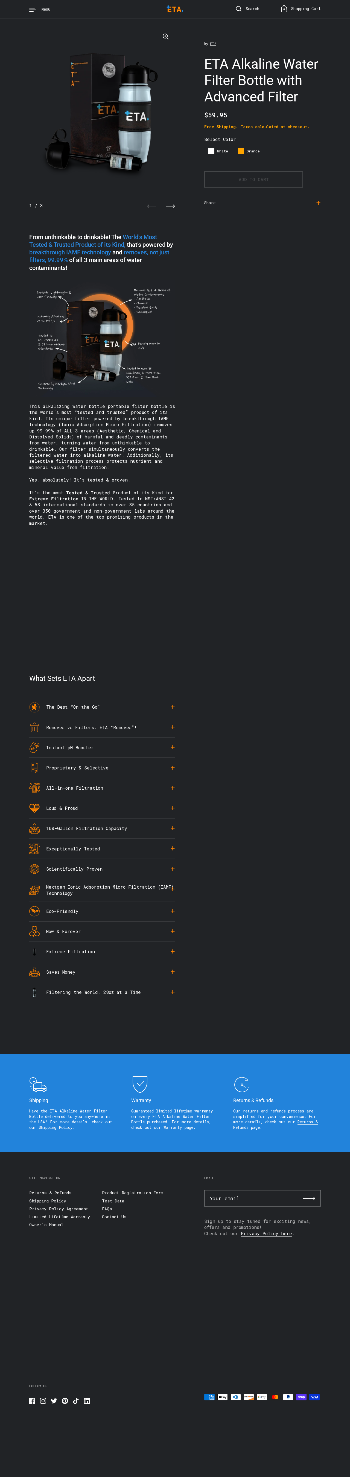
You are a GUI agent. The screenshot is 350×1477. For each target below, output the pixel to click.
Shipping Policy (56, 1127)
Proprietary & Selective (77, 768)
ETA (213, 43)
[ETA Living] (175, 9)
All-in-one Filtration (74, 788)
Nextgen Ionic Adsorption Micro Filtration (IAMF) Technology (110, 890)
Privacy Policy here (266, 1233)
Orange (253, 151)
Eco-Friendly (62, 911)
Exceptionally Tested (73, 849)
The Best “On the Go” (73, 707)
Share (209, 202)
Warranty (173, 1127)
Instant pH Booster (70, 747)
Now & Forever (63, 931)
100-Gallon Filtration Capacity (86, 828)
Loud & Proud (62, 808)
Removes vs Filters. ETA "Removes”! (91, 727)
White (222, 151)
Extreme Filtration (70, 951)
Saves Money (60, 972)
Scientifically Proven (74, 869)
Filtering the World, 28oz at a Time (93, 992)
